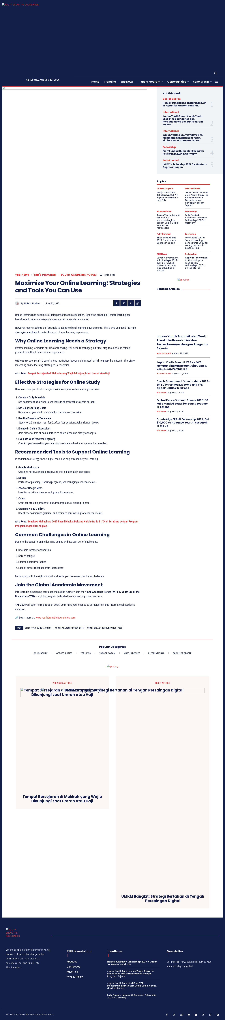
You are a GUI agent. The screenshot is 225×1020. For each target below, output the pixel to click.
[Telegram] (196, 1015)
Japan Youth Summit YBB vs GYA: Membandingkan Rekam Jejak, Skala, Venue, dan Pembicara (183, 137)
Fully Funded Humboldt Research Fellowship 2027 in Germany (183, 152)
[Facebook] (116, 303)
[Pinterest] (131, 303)
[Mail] (189, 1015)
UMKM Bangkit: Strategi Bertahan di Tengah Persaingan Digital (162, 898)
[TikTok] (203, 1015)
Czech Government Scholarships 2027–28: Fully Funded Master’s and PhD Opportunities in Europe (167, 264)
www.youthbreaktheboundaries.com (55, 617)
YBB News (22, 274)
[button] (215, 73)
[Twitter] (123, 303)
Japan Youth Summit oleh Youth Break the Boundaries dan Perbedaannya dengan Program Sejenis (183, 120)
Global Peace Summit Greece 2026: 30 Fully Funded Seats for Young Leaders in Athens (182, 403)
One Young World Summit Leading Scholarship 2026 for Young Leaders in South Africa (196, 242)
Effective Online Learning (38, 628)
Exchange (190, 234)
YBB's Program (45, 274)
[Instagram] (174, 1015)
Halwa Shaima (32, 303)
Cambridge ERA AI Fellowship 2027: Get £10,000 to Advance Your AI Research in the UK (183, 422)
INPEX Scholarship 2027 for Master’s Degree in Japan (185, 166)
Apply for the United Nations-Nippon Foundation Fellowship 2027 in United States (196, 262)
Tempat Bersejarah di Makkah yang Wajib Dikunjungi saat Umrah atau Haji (69, 373)
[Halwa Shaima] (18, 303)
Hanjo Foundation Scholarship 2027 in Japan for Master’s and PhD (184, 104)
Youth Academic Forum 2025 (69, 628)
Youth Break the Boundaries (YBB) (104, 628)
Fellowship (169, 147)
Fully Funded (171, 160)
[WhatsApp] (138, 303)
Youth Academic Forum (79, 274)
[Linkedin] (181, 1015)
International (171, 112)
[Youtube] (218, 1015)
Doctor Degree (172, 99)
